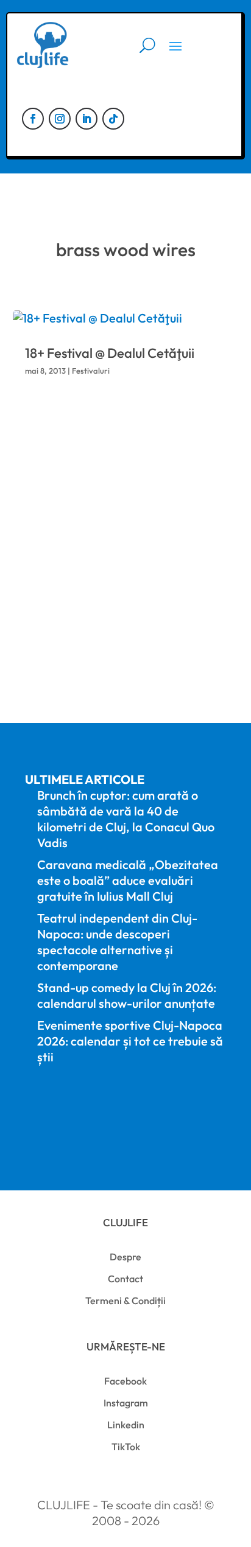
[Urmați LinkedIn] (86, 119)
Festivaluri (91, 370)
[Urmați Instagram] (60, 119)
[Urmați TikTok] (113, 119)
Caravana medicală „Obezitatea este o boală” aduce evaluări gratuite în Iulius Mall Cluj (127, 880)
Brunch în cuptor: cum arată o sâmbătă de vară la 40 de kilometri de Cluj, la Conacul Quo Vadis (125, 818)
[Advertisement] (125, 549)
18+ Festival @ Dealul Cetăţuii (109, 352)
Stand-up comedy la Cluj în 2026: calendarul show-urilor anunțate (126, 995)
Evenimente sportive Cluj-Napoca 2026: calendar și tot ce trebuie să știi (130, 1041)
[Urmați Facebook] (33, 119)
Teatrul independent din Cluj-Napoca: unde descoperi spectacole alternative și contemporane (117, 941)
